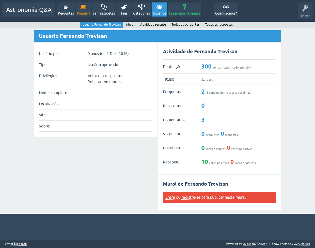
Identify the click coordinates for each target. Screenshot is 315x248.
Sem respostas (104, 13)
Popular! (83, 13)
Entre (170, 197)
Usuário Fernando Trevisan (101, 24)
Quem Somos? (226, 13)
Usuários (159, 13)
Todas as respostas (219, 24)
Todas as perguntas (186, 24)
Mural (130, 24)
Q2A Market (302, 244)
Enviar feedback (16, 244)
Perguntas (66, 13)
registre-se (190, 197)
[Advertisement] (158, 227)
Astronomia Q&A (29, 9)
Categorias (141, 13)
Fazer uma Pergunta (184, 13)
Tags (124, 13)
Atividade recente (153, 24)
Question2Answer (255, 244)
